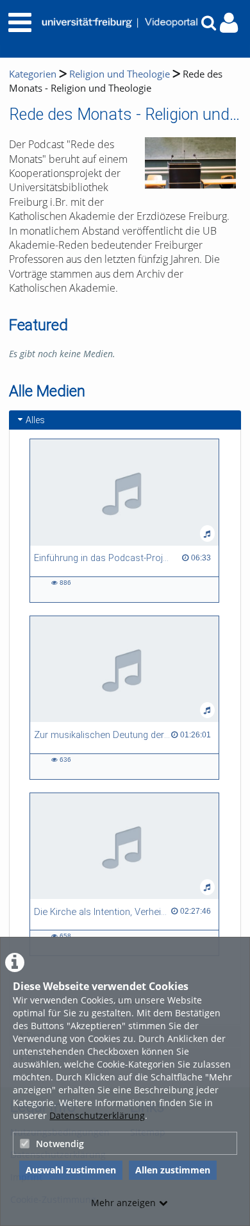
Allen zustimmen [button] (172, 1170)
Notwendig (60, 1144)
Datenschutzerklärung (97, 1115)
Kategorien (32, 74)
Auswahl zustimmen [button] (71, 1170)
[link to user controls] (229, 22)
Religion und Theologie (119, 74)
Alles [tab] (35, 420)
